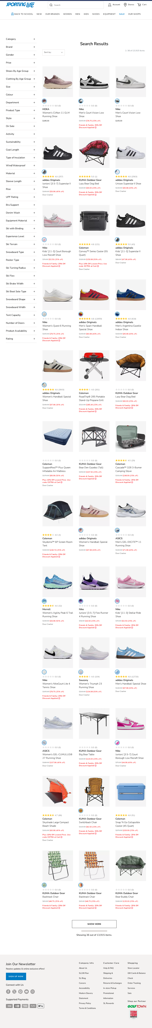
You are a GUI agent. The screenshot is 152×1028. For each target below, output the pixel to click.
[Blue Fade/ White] (44, 742)
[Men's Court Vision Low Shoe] (94, 81)
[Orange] (80, 885)
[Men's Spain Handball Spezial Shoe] (94, 294)
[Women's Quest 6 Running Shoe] (57, 294)
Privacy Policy (85, 1003)
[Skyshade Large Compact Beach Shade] (57, 791)
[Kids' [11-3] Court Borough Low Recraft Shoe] (57, 220)
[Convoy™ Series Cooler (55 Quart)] (94, 220)
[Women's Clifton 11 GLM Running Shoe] (57, 81)
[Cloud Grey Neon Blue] (117, 530)
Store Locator (133, 968)
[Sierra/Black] (80, 810)
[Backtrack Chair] (57, 865)
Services (131, 988)
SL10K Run (84, 973)
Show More (94, 924)
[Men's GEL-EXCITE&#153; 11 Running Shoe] (130, 511)
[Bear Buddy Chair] (130, 865)
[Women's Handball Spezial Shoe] (57, 365)
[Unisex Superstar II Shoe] (130, 152)
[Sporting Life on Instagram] (32, 991)
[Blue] (117, 314)
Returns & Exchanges (112, 983)
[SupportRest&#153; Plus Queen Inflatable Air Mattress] (57, 436)
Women (67, 14)
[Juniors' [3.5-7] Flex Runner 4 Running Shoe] (94, 582)
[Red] (80, 314)
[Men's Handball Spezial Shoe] (130, 652)
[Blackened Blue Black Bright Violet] (80, 601)
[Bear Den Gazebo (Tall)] (94, 436)
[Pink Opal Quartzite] (44, 101)
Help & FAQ (108, 968)
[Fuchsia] (117, 742)
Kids (86, 14)
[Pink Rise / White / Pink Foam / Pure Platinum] (117, 601)
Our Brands (52, 14)
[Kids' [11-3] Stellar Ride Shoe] (130, 582)
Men (77, 14)
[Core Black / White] (44, 172)
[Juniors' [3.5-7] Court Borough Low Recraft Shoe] (130, 723)
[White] (80, 101)
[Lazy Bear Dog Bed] (94, 152)
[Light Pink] (44, 239)
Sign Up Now (16, 976)
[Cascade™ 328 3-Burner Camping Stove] (130, 436)
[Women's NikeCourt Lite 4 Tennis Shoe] (57, 652)
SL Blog (82, 978)
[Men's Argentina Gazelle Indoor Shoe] (130, 294)
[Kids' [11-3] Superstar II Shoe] (130, 220)
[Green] (44, 885)
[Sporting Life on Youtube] (26, 991)
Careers (82, 983)
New (39, 14)
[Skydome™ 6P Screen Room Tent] (57, 511)
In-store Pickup (109, 988)
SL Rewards (108, 1003)
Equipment (109, 14)
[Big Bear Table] (94, 723)
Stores (131, 4)
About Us (83, 968)
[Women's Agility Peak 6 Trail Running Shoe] (57, 582)
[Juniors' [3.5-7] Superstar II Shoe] (57, 152)
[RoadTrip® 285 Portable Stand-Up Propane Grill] (94, 365)
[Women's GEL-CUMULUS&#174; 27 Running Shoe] (57, 723)
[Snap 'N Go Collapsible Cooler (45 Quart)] (130, 791)
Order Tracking (134, 983)
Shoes (96, 14)
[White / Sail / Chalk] (44, 314)
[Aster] (80, 672)
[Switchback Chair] (94, 791)
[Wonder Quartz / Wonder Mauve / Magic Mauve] (80, 530)
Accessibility (84, 988)
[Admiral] (44, 601)
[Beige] (44, 385)
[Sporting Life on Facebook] (8, 991)
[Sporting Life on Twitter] (14, 991)
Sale (122, 14)
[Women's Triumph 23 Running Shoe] (94, 652)
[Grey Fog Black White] (117, 101)
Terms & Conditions (87, 1008)
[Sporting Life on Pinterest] (20, 991)
